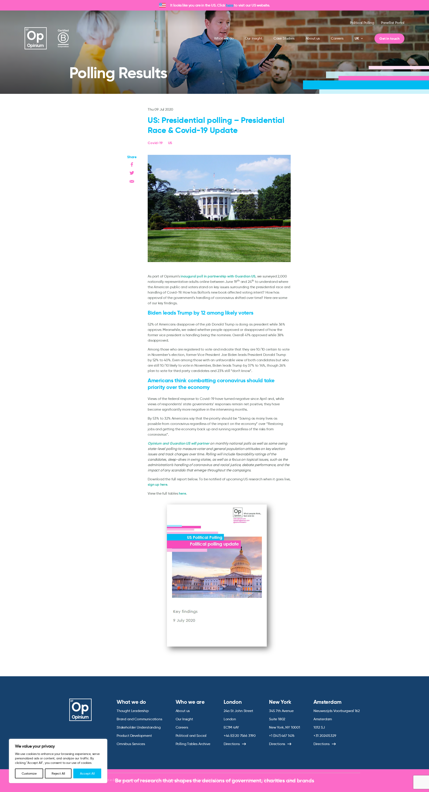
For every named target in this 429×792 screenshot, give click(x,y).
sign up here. (158, 484)
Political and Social (191, 735)
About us (313, 38)
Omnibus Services (131, 744)
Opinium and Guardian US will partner (178, 443)
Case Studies (283, 38)
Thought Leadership (133, 711)
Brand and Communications (139, 719)
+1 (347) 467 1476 (281, 735)
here (229, 5)
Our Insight (253, 38)
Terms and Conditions (231, 780)
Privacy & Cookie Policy (199, 780)
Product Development (134, 735)
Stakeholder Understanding (139, 727)
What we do (224, 38)
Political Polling (362, 23)
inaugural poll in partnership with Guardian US (218, 276)
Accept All (87, 773)
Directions (232, 744)
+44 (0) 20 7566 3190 (240, 735)
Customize (29, 773)
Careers (337, 38)
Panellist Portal (392, 23)
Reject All (58, 773)
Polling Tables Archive (193, 744)
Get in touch (389, 38)
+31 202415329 (324, 735)
